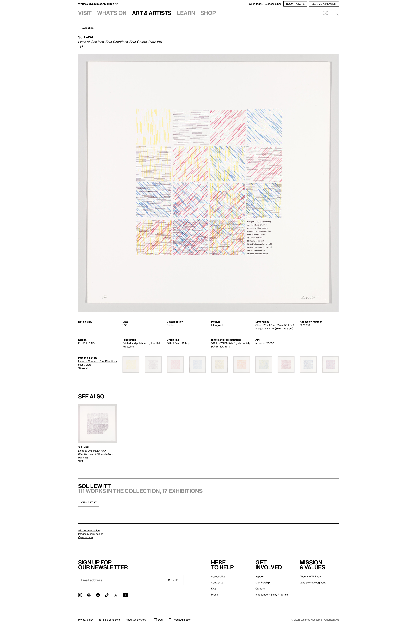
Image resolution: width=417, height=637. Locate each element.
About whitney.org (136, 619)
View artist (89, 502)
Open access (85, 537)
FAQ (213, 588)
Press (214, 594)
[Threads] (89, 595)
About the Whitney (310, 576)
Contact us (217, 582)
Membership (262, 582)
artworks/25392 (264, 343)
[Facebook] (97, 595)
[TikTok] (106, 595)
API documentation (89, 530)
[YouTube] (125, 595)
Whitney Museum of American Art (98, 3)
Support (260, 576)
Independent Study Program (271, 594)
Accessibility (218, 576)
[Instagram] (80, 595)
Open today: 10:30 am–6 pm (265, 3)
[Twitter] (115, 595)
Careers (260, 588)
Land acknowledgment (313, 582)
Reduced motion (182, 619)
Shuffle (325, 13)
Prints (170, 325)
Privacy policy (85, 619)
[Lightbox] (208, 183)
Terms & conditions (110, 619)
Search (335, 13)
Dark (160, 619)
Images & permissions (90, 533)
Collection (87, 27)
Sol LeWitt (86, 37)
